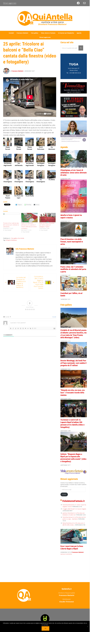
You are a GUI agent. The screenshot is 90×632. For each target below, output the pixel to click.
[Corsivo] (13, 328)
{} (32, 328)
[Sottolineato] (15, 328)
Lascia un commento (66, 554)
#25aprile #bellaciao (11, 240)
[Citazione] (25, 328)
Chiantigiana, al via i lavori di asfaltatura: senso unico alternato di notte (73, 172)
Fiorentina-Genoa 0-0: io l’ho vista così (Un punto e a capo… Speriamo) (74, 518)
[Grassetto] (10, 328)
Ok (45, 628)
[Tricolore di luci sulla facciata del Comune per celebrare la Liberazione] (11, 217)
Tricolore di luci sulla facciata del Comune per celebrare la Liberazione (11, 224)
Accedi (54, 317)
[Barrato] (18, 328)
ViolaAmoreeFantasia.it (73, 501)
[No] (88, 626)
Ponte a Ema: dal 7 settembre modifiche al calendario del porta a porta (73, 269)
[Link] (30, 328)
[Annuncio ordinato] (20, 328)
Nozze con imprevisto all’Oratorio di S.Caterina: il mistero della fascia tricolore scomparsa (29, 225)
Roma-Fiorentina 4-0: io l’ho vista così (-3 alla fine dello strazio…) (74, 524)
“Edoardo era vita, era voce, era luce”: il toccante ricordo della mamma (72, 392)
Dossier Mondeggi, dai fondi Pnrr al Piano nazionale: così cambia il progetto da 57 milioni (73, 363)
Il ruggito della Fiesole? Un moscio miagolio (74, 509)
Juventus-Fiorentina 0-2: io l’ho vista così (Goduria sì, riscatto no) (73, 514)
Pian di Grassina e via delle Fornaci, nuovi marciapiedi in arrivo (71, 241)
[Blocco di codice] (28, 328)
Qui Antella (21, 238)
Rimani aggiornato (9, 3)
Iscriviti (64, 494)
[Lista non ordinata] (23, 328)
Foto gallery (14, 238)
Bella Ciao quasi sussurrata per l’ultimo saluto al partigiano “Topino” (46, 224)
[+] (35, 328)
